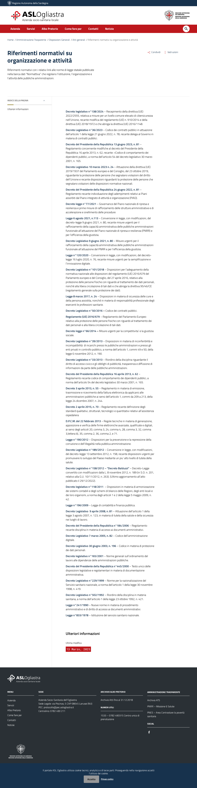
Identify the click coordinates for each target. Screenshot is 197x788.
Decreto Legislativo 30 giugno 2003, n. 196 (91, 546)
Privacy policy (107, 779)
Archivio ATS (153, 700)
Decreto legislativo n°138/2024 (84, 111)
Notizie (109, 29)
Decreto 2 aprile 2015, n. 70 (82, 407)
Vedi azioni (172, 52)
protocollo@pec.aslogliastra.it (59, 707)
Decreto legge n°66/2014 (81, 331)
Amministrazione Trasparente (31, 40)
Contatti (93, 29)
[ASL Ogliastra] (9, 3)
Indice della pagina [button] (17, 100)
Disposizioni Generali (59, 40)
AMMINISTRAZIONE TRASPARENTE (163, 692)
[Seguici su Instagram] (155, 732)
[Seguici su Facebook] (149, 732)
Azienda (15, 29)
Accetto (91, 779)
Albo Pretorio (50, 29)
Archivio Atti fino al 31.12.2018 (117, 700)
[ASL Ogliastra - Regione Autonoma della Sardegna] (23, 678)
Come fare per (73, 29)
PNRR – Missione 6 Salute (160, 706)
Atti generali (78, 40)
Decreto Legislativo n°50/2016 (84, 311)
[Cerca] (186, 28)
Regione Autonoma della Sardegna (30, 3)
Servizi (31, 29)
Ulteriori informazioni (17, 109)
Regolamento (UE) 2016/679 (83, 317)
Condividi (155, 52)
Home (10, 40)
